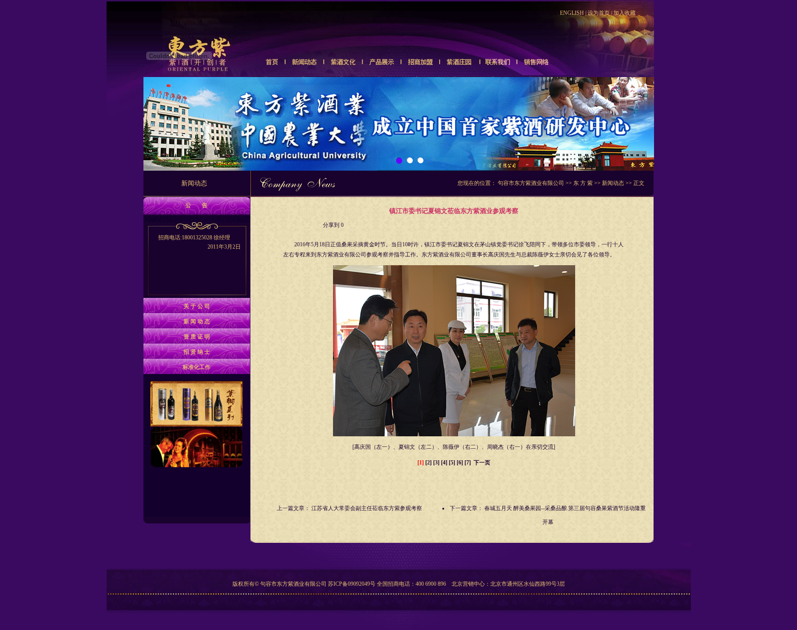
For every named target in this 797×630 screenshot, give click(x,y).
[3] (436, 462)
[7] (467, 462)
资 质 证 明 (197, 336)
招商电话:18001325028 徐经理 (199, 242)
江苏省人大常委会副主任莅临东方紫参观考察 (366, 508)
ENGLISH (572, 13)
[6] (460, 462)
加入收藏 (624, 13)
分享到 (331, 225)
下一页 (482, 462)
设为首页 (599, 13)
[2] (428, 462)
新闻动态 (613, 183)
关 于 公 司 (197, 306)
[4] (444, 462)
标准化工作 (196, 367)
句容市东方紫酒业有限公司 (531, 183)
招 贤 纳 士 (197, 352)
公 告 (196, 205)
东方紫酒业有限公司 (341, 254)
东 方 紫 (583, 183)
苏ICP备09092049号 (351, 584)
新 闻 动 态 (197, 321)
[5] (452, 462)
